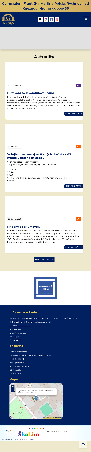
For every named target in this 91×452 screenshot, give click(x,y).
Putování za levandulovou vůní (30, 93)
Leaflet (47, 418)
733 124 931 (14, 326)
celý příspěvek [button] (73, 114)
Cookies (30, 439)
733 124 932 (25, 326)
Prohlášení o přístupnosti (14, 439)
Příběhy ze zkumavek (23, 226)
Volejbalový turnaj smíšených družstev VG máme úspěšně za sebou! (39, 156)
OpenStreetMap (57, 418)
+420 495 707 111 (16, 359)
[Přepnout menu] (86, 19)
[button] (36, 398)
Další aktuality (44, 259)
